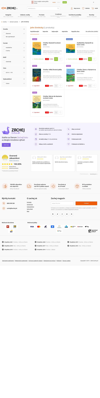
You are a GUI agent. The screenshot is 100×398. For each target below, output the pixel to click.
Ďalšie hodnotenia (14, 160)
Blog (28, 211)
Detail (64, 2)
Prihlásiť (86, 203)
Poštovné (59, 260)
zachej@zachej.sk (12, 208)
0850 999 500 (11, 203)
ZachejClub (30, 204)
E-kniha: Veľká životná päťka (52, 70)
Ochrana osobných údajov (35, 260)
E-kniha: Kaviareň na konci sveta (52, 43)
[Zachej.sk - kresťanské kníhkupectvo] (9, 8)
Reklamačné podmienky (21, 260)
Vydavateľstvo (30, 207)
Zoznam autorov (14, 22)
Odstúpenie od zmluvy (49, 260)
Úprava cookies (66, 260)
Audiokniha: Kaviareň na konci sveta (85, 43)
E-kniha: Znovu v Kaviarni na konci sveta (86, 70)
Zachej (5, 22)
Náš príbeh (30, 209)
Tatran (7, 83)
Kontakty (29, 202)
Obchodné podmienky (8, 260)
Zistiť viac (6, 145)
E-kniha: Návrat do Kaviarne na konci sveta (52, 97)
